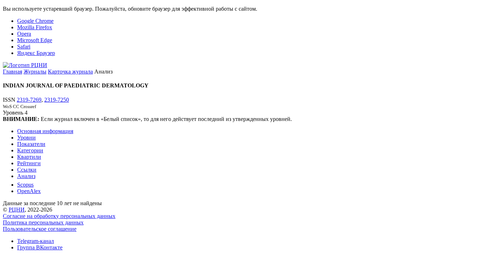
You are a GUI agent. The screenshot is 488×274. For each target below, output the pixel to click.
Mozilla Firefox (34, 27)
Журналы (35, 71)
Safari (23, 47)
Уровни (26, 138)
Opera (24, 34)
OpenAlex (29, 191)
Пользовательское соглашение (39, 229)
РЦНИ (17, 210)
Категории (30, 150)
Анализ (26, 176)
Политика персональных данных (43, 222)
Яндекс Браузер (36, 53)
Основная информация (45, 131)
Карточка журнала (70, 71)
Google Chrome (35, 21)
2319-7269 (29, 100)
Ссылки (26, 170)
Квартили (29, 157)
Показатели (31, 144)
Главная (12, 71)
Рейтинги (29, 163)
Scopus (25, 185)
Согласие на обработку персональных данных (59, 216)
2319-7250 (56, 100)
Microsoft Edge (34, 40)
